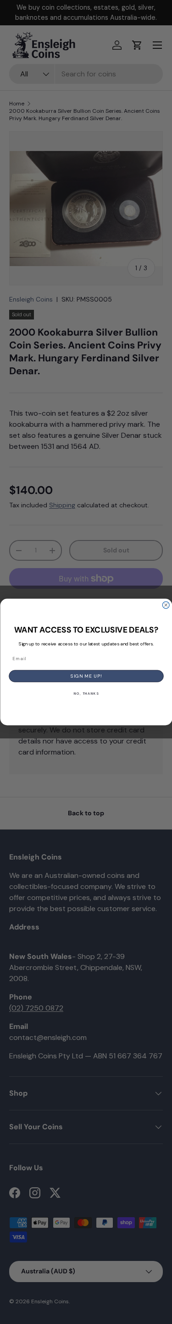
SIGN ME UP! (86, 676)
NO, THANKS (85, 693)
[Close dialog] (165, 605)
